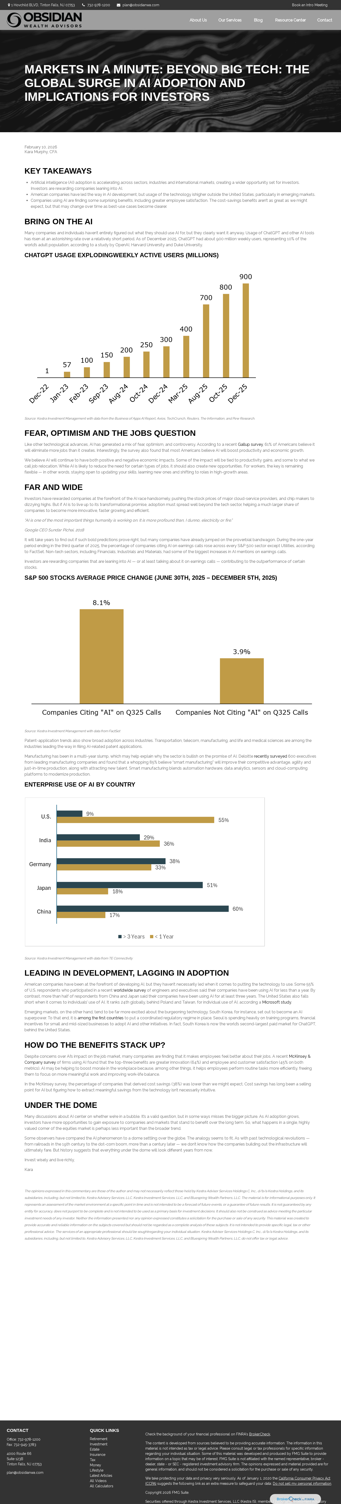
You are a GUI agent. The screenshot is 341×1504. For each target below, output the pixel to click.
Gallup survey (250, 444)
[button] (198, 19)
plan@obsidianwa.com (141, 5)
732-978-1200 (98, 5)
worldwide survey (130, 990)
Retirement (98, 1439)
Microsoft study (276, 1002)
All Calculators (101, 1486)
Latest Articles (101, 1476)
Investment (98, 1444)
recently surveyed (270, 756)
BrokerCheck (259, 1434)
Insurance (97, 1455)
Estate (94, 1449)
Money (95, 1465)
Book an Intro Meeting (310, 5)
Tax (92, 1460)
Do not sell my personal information (302, 1484)
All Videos (98, 1481)
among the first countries (101, 1018)
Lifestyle (96, 1470)
